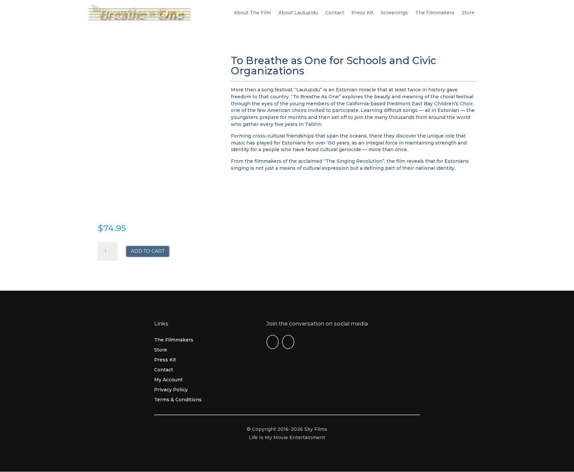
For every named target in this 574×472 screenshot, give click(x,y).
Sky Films (315, 429)
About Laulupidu (298, 13)
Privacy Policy (171, 390)
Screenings (394, 13)
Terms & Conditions (178, 400)
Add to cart (147, 251)
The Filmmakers (434, 13)
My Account (168, 380)
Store (468, 13)
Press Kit (362, 13)
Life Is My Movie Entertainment (287, 437)
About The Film (252, 13)
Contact (334, 13)
